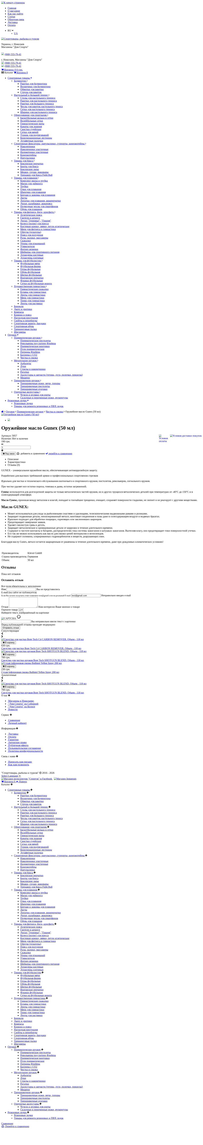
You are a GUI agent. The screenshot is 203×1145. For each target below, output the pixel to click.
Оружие (12, 335)
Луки (23, 366)
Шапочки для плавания (33, 192)
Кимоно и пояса (22, 315)
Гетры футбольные (30, 269)
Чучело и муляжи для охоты (35, 394)
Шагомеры (20, 332)
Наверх (23, 781)
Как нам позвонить (18, 764)
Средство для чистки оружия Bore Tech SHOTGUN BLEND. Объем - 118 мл (42, 660)
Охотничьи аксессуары (26, 392)
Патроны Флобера (30, 352)
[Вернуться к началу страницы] (13, 2)
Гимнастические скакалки (34, 289)
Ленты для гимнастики (32, 295)
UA (16, 33)
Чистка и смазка (29, 357)
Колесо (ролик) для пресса (34, 223)
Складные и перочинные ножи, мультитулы (44, 397)
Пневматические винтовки (35, 346)
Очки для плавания (30, 189)
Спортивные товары (19, 78)
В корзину (9, 642)
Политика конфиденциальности (25, 751)
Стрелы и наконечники (33, 369)
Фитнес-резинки (29, 249)
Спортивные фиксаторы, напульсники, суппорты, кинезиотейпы (49, 143)
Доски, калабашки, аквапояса (36, 203)
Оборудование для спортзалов (30, 115)
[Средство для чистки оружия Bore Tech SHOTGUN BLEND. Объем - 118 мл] (43, 651)
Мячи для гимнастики (32, 297)
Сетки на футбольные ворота (36, 283)
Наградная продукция (26, 317)
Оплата (12, 25)
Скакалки (25, 240)
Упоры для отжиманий (32, 243)
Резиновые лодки (17, 400)
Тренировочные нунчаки (33, 389)
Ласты (23, 197)
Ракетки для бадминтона (33, 83)
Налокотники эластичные (34, 152)
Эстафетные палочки (31, 140)
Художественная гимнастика (30, 286)
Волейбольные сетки (31, 120)
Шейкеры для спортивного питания (39, 252)
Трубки (24, 186)
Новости (13, 709)
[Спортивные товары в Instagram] (65, 778)
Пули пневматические (32, 349)
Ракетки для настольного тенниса (38, 100)
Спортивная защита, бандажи (30, 323)
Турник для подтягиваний (34, 135)
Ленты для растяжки (31, 303)
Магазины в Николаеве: (21, 701)
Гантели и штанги (30, 217)
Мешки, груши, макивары (34, 172)
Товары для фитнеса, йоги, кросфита (34, 212)
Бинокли (18, 306)
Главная (12, 8)
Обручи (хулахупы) (30, 232)
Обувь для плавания (31, 209)
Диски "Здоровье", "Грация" (35, 220)
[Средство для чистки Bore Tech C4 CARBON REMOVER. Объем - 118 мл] (42, 639)
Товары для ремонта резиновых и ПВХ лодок (38, 406)
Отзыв (5, 606)
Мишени (25, 377)
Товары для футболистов (28, 260)
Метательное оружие (25, 360)
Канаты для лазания (31, 126)
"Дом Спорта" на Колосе (21, 706)
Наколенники (27, 146)
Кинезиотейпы (28, 155)
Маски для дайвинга (31, 183)
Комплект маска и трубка (34, 180)
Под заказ (9, 453)
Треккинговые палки (25, 329)
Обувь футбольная (30, 272)
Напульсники (27, 158)
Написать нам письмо (20, 761)
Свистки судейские (30, 129)
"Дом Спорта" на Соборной (23, 703)
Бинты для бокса (29, 166)
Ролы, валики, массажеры (34, 237)
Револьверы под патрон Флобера (38, 343)
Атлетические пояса (31, 215)
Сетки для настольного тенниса (37, 109)
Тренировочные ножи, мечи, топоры (40, 383)
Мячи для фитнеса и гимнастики (38, 229)
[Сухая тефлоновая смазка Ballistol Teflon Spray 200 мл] (31, 663)
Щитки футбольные (31, 275)
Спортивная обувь (24, 326)
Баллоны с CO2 (28, 354)
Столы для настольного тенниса (37, 98)
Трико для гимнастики (32, 300)
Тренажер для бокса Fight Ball (36, 175)
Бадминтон (20, 80)
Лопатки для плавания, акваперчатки (40, 200)
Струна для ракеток (31, 92)
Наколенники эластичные (34, 149)
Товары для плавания (26, 178)
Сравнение (14, 720)
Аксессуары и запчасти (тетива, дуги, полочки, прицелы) (51, 374)
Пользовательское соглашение (24, 748)
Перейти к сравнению (17, 1126)
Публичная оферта (18, 745)
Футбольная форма (30, 266)
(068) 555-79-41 (13, 63)
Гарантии (13, 739)
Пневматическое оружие (27, 337)
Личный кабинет (17, 723)
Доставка (13, 22)
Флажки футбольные (31, 280)
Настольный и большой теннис (31, 95)
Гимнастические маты (32, 123)
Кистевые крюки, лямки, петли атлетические (44, 226)
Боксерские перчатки (31, 163)
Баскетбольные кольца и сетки (36, 118)
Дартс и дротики (23, 309)
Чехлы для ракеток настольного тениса (41, 106)
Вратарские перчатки (31, 277)
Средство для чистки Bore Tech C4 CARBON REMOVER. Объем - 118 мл (41, 648)
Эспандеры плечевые (31, 257)
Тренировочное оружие (27, 380)
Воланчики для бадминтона (35, 86)
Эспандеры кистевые (31, 255)
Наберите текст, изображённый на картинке (25, 612)
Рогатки (24, 372)
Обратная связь (16, 19)
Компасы (19, 312)
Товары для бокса (24, 160)
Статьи (11, 16)
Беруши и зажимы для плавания (37, 195)
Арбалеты (25, 363)
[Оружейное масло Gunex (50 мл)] (20, 414)
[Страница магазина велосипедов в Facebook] (27, 778)
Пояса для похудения (31, 235)
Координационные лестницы (36, 138)
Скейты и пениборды (25, 320)
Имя (4, 589)
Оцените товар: (9, 609)
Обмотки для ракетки (32, 89)
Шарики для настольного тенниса (38, 112)
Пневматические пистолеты (35, 340)
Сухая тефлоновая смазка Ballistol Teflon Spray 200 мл (30, 672)
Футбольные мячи (30, 263)
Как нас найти (15, 13)
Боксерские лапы (29, 169)
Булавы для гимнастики (33, 292)
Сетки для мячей (29, 132)
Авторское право (17, 742)
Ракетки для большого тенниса (37, 103)
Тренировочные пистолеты (35, 386)
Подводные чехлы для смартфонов (39, 206)
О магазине (14, 11)
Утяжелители (27, 246)
